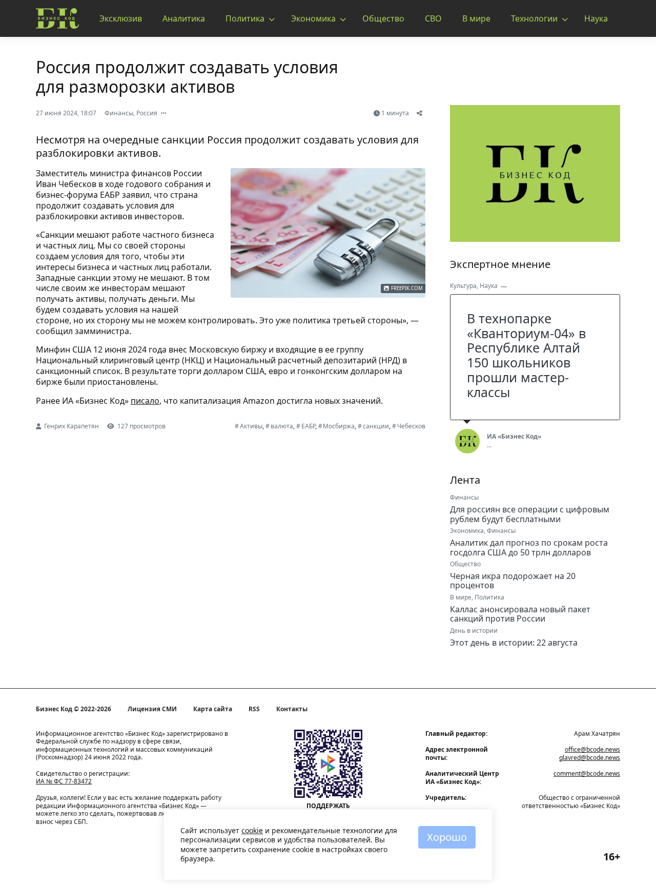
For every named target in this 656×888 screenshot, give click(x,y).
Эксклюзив (120, 18)
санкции (376, 426)
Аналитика (183, 18)
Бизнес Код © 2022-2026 (73, 709)
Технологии (534, 18)
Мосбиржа (339, 426)
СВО (433, 18)
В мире (476, 18)
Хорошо (447, 837)
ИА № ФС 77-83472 (64, 781)
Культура (463, 285)
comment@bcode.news (587, 773)
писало (145, 400)
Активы (251, 426)
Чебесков (411, 426)
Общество (383, 18)
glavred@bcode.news (589, 757)
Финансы (119, 113)
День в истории (474, 630)
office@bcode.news (592, 749)
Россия (146, 113)
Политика (244, 18)
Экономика (313, 18)
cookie (252, 830)
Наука (596, 18)
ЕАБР (308, 426)
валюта (282, 426)
